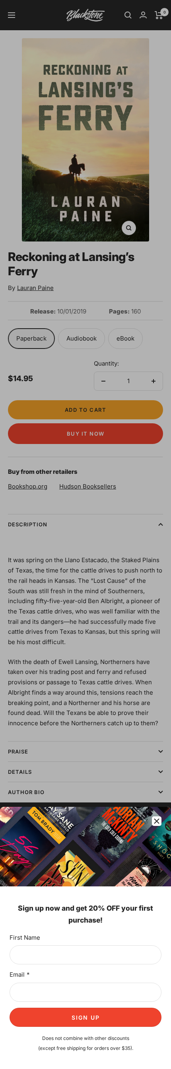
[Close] (156, 821)
